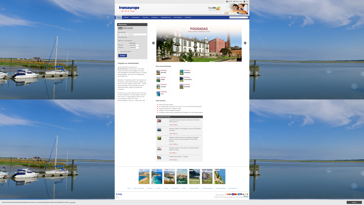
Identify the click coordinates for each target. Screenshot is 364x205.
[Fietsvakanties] (187, 82)
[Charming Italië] (163, 96)
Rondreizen (155, 17)
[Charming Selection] (163, 75)
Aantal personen (122, 37)
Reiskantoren (175, 188)
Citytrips (126, 17)
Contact (158, 188)
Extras (184, 188)
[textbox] (132, 34)
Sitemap (117, 197)
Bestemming (121, 32)
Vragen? (166, 188)
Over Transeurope (139, 188)
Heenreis (120, 45)
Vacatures (150, 188)
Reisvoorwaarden (194, 188)
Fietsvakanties (178, 17)
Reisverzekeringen (207, 188)
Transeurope (221, 197)
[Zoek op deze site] (247, 17)
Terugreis (120, 47)
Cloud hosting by (239, 197)
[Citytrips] (163, 82)
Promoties (145, 17)
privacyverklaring (220, 188)
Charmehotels (135, 17)
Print (247, 1)
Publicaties (188, 17)
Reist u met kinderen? (126, 40)
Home (119, 17)
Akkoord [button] (354, 202)
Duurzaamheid (233, 188)
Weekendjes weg (165, 17)
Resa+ (239, 1)
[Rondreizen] (187, 75)
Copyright (216, 197)
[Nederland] (187, 89)
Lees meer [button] (72, 202)
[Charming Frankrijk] (163, 89)
